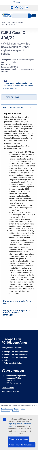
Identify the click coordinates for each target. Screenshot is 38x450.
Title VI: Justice (7, 85)
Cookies (23, 409)
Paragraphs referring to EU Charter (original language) (15, 312)
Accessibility (15, 411)
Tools (8, 22)
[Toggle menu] (34, 15)
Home (3, 22)
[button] (12, 7)
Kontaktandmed (8, 388)
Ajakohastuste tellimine (13, 363)
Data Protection (5, 411)
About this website (6, 409)
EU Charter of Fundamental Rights (17, 83)
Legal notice (15, 409)
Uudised (7, 360)
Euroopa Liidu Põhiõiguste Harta (16, 354)
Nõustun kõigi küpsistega (18, 439)
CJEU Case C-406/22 (9, 24)
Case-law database (17, 22)
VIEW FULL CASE (12, 97)
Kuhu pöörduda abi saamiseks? (16, 357)
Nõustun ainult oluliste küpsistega (21, 445)
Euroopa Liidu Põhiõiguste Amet (16, 352)
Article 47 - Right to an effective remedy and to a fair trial (18, 87)
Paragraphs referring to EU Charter (15, 302)
